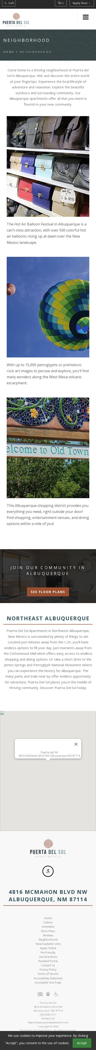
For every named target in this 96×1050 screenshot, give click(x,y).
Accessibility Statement (48, 978)
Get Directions (48, 957)
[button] (48, 768)
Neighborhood (48, 940)
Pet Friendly (48, 952)
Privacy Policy (48, 969)
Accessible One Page (48, 982)
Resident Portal (48, 961)
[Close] (76, 744)
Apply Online (48, 948)
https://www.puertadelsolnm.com (48, 1022)
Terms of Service (48, 974)
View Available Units (48, 944)
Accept (82, 1043)
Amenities (48, 927)
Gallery (48, 922)
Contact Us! (48, 1018)
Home (9, 51)
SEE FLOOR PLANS (48, 592)
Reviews (48, 935)
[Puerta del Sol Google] (48, 871)
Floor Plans (48, 931)
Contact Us (48, 965)
